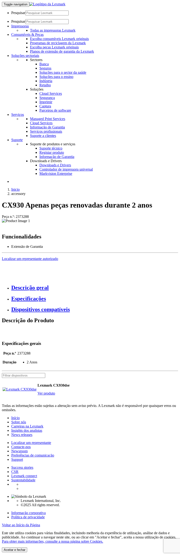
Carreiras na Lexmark (27, 426)
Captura (45, 106)
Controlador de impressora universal (66, 169)
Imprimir (45, 102)
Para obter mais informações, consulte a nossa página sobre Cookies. (52, 541)
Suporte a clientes (43, 136)
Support (17, 459)
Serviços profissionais (46, 131)
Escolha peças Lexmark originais (54, 47)
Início (15, 418)
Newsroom (19, 451)
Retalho (45, 85)
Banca (44, 64)
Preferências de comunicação (32, 455)
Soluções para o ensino (56, 77)
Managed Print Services (47, 119)
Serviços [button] (17, 115)
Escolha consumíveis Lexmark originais (59, 39)
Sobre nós (18, 422)
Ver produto (46, 393)
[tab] (94, 288)
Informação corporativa (28, 513)
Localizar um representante (31, 443)
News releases (21, 435)
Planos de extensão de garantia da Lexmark (62, 51)
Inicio (15, 189)
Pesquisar (18, 13)
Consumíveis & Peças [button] (27, 35)
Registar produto (51, 152)
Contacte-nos (21, 447)
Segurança (47, 98)
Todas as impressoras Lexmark (52, 30)
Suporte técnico (50, 148)
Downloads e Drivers (55, 165)
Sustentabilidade (23, 480)
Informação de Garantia (47, 127)
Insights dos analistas (26, 430)
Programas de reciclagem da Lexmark (58, 43)
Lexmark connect (24, 476)
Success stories (22, 467)
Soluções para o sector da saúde (62, 72)
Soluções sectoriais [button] (25, 56)
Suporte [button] (17, 140)
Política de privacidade (28, 517)
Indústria (45, 81)
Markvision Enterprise (55, 174)
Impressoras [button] (20, 26)
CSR (15, 472)
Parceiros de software (55, 110)
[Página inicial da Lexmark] (47, 4)
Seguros (45, 68)
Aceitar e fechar (14, 550)
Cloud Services (50, 93)
